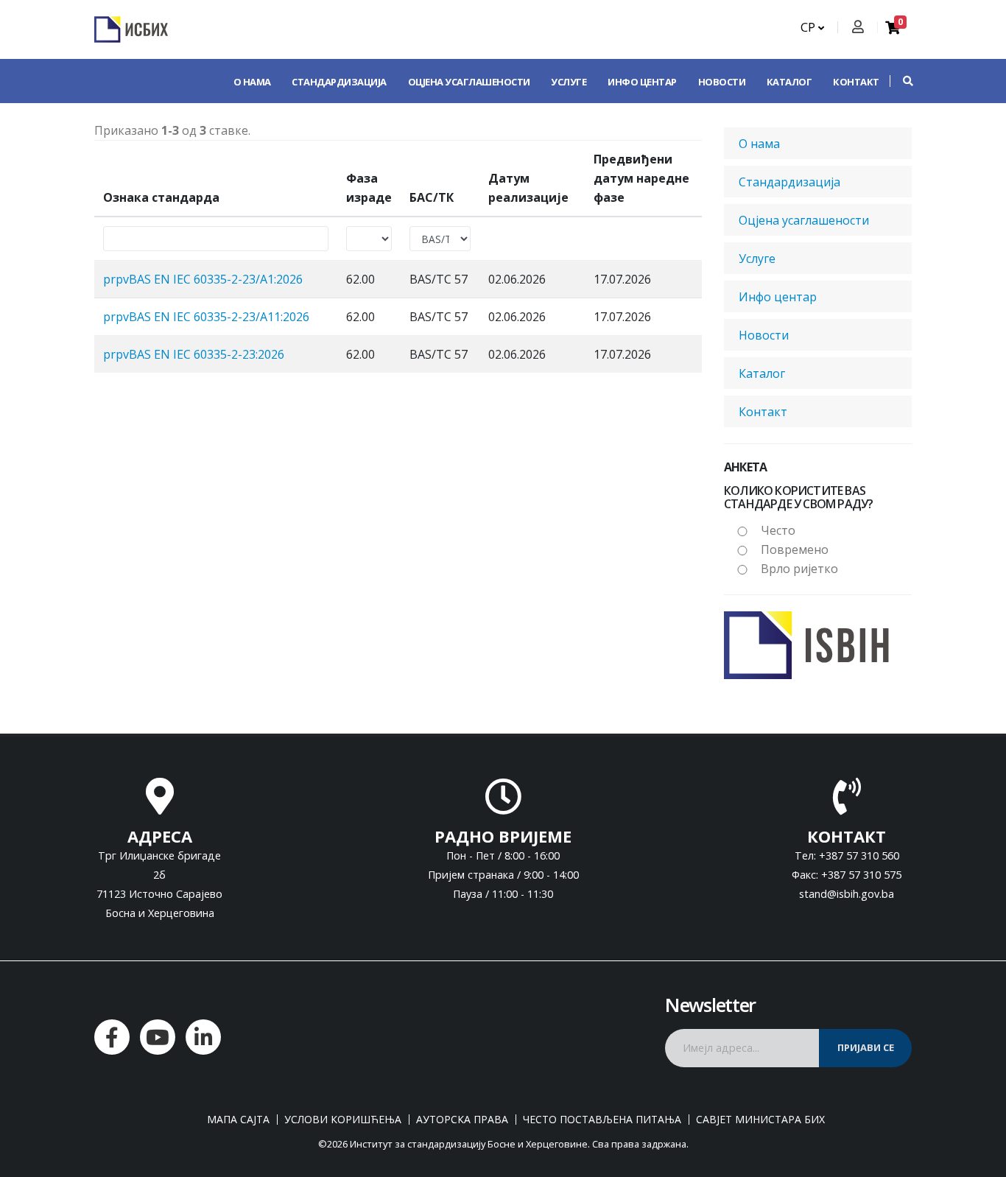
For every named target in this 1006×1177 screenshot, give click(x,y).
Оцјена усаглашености (469, 81)
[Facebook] (112, 1037)
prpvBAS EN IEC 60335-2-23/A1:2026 (203, 279)
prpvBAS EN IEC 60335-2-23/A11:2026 (206, 317)
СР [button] (809, 27)
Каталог (789, 81)
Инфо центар (642, 81)
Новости (722, 81)
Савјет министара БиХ (760, 1119)
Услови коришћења (342, 1119)
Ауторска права (462, 1119)
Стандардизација (339, 81)
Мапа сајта (238, 1119)
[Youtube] (157, 1037)
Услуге (568, 81)
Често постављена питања (602, 1119)
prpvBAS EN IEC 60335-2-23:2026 (193, 354)
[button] (900, 81)
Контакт (856, 81)
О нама (252, 81)
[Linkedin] (203, 1037)
